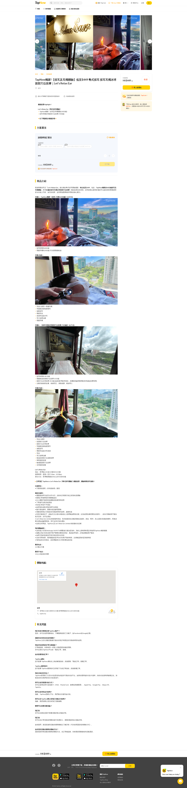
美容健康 (49, 74)
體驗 (42, 74)
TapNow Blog (104, 780)
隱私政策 (94, 767)
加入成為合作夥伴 (105, 782)
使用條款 (88, 767)
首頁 (36, 74)
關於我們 (102, 777)
